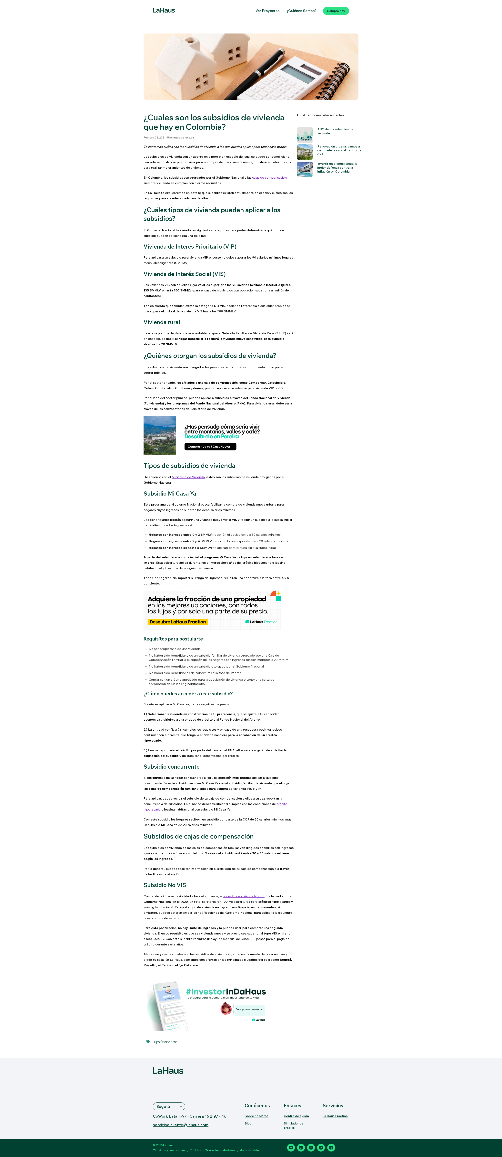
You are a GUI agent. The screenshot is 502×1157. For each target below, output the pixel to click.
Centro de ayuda (296, 1116)
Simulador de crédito (294, 1125)
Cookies (195, 1150)
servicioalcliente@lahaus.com (180, 1124)
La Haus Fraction (335, 1116)
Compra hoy (336, 11)
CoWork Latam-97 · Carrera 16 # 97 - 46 (189, 1116)
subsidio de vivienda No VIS (244, 896)
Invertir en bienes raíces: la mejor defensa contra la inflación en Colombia (337, 167)
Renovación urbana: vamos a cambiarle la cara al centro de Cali (339, 150)
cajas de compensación (269, 177)
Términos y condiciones (169, 1150)
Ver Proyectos (268, 10)
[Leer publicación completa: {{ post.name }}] (305, 152)
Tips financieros (165, 1042)
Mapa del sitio (249, 1150)
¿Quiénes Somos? (302, 10)
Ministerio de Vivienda (188, 477)
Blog (248, 1123)
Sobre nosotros (256, 1116)
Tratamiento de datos (220, 1150)
